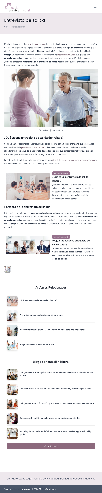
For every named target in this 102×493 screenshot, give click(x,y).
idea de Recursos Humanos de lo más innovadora (74, 160)
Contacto (12, 478)
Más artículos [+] (51, 446)
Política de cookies (71, 478)
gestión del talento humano (33, 147)
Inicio (6, 26)
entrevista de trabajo (35, 44)
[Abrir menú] (95, 7)
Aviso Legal (25, 478)
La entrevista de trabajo (61, 173)
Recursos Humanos (66, 54)
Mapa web (89, 478)
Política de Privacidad (46, 478)
